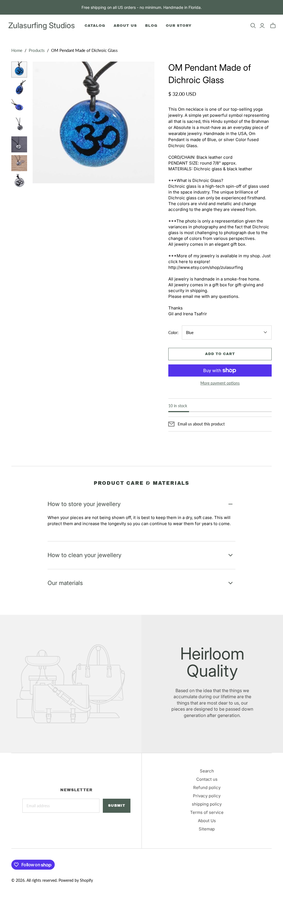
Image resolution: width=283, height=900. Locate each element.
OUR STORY (179, 26)
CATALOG (95, 26)
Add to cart (220, 354)
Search (207, 771)
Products (37, 50)
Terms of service (207, 812)
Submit (116, 806)
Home (16, 50)
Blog (151, 26)
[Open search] (253, 25)
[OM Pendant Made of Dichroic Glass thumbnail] (19, 126)
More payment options (220, 383)
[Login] (262, 26)
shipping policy (207, 804)
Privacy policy (207, 795)
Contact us (207, 779)
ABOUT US (125, 26)
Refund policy (207, 787)
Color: (173, 332)
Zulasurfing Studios (41, 25)
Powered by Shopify (76, 880)
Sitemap (207, 829)
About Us (207, 820)
